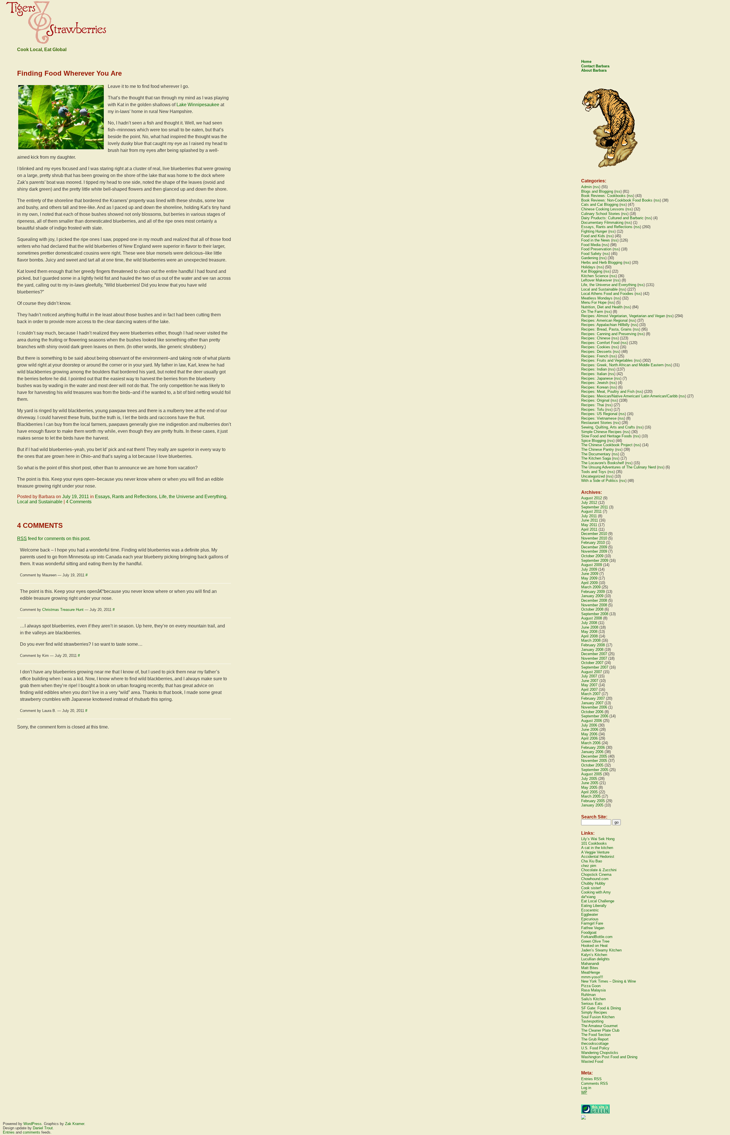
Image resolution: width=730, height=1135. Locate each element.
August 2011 (591, 511)
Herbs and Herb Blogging (601, 262)
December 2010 (594, 534)
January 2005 (592, 805)
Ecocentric (590, 910)
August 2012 (591, 498)
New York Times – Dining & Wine (608, 981)
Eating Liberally (594, 905)
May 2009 (589, 578)
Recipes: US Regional (599, 414)
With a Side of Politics (599, 480)
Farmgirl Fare (592, 923)
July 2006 (589, 725)
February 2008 (593, 645)
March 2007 (591, 694)
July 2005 (589, 778)
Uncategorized (593, 476)
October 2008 (592, 609)
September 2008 (594, 614)
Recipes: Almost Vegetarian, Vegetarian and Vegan (623, 316)
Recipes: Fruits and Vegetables (607, 360)
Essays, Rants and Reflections (126, 496)
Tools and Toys (593, 472)
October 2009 (592, 556)
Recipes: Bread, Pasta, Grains (606, 329)
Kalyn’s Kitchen (594, 955)
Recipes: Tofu (592, 409)
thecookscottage (595, 1043)
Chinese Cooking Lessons (602, 209)
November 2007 (594, 658)
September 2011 (594, 507)
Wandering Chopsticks (599, 1053)
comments (31, 1132)
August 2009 (591, 565)
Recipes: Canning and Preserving (608, 334)
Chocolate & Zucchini (599, 870)
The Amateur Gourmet (599, 1026)
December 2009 (594, 547)
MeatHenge (590, 972)
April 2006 (589, 738)
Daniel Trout (43, 1128)
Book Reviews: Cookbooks (603, 196)
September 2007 (594, 667)
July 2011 (589, 516)
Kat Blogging (591, 271)
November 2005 (594, 760)
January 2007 (592, 703)
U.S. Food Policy (595, 1048)
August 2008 (591, 618)
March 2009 (591, 587)
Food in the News (595, 240)
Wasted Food (592, 1061)
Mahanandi (590, 963)
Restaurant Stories (596, 422)
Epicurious (590, 919)
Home (586, 61)
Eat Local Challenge (597, 901)
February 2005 (593, 801)
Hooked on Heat (594, 945)
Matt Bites (589, 968)
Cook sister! (591, 888)
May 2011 (589, 525)
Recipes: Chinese (595, 338)
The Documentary (596, 454)
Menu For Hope (594, 302)
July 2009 (589, 569)
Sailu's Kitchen (593, 999)
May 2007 (589, 685)
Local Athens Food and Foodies (607, 293)
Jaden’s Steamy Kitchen (601, 950)
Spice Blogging (593, 440)
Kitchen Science (594, 276)
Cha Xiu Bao (591, 861)
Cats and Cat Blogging (599, 204)
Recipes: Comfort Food (600, 343)
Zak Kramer (74, 1124)
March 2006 (591, 743)
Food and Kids (593, 236)
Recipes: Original (595, 400)
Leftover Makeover (596, 280)
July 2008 (589, 623)
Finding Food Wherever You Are (69, 73)
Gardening (589, 258)
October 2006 (592, 712)
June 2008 (589, 627)
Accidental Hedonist (597, 856)
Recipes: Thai (592, 405)
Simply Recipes (594, 1012)
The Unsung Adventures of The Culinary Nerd (618, 467)
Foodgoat (589, 932)
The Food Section (596, 1035)
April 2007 (589, 689)
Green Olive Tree (595, 941)
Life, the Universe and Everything (192, 496)
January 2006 (592, 752)
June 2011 (589, 520)
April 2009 (589, 583)
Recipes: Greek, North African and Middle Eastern (622, 365)
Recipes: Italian (594, 374)
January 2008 (592, 649)
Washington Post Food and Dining (609, 1057)
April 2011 (589, 529)
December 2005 (594, 756)
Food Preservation (596, 249)
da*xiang (588, 897)
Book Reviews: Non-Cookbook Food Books (616, 200)
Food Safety (591, 253)
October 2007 (592, 663)
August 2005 (591, 774)
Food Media (591, 245)
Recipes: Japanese (597, 378)
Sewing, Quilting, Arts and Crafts (608, 427)
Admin (586, 187)
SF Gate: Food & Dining (601, 1008)
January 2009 (592, 596)
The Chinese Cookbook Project (606, 445)
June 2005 (589, 783)
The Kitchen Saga (596, 458)
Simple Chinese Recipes (601, 432)
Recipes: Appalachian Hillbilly (605, 325)
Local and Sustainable (39, 501)
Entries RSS (591, 1079)
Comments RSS (594, 1083)
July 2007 (589, 676)
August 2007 (591, 672)
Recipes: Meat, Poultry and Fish (607, 391)
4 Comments (79, 501)
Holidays (588, 267)
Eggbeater (589, 914)
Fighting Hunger (594, 231)
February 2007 (593, 698)
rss (596, 187)
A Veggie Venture (595, 852)
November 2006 (594, 707)
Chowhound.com (595, 879)
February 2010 (593, 542)
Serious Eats (592, 1003)
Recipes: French (594, 356)
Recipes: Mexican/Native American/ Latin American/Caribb (629, 396)
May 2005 (589, 787)
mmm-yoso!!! (592, 977)
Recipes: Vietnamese (599, 418)
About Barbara (594, 70)
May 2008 (589, 631)
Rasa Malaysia (593, 990)
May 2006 (589, 734)
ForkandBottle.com (597, 937)
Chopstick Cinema (596, 874)
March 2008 (591, 640)
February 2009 (593, 591)
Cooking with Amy (596, 892)
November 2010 (594, 538)
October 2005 (592, 765)
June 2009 (589, 573)
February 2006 (593, 747)
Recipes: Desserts (596, 351)
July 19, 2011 (75, 496)
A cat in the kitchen (597, 848)
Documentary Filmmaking (602, 222)
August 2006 (591, 721)
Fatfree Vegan (592, 928)
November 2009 (594, 551)
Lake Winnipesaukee (198, 104)
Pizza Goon (591, 986)
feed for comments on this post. (53, 538)
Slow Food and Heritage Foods (606, 436)
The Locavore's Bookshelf (602, 463)
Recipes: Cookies (595, 347)
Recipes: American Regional (604, 320)
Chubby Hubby (593, 883)
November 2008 (594, 605)
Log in (586, 1088)
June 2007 (589, 681)
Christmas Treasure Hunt (63, 609)
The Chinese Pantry (597, 449)
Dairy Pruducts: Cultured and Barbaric (612, 218)
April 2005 (589, 792)
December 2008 (594, 600)
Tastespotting (592, 1021)
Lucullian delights (595, 959)
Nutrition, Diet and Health (601, 307)
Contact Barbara (595, 66)
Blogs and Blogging (597, 191)
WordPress (32, 1124)
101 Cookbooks (594, 843)
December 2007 (594, 654)
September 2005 (594, 770)
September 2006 (594, 716)
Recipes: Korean (595, 387)
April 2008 (589, 636)
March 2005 (591, 796)
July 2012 (589, 502)
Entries (9, 1132)
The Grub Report (595, 1039)
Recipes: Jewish (594, 383)
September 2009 (594, 560)
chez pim (588, 866)
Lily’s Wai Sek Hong (598, 839)
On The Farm (592, 311)
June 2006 (589, 729)
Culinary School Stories (600, 214)
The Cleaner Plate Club (600, 1030)
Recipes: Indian (594, 369)
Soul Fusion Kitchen (598, 1017)
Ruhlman (588, 995)
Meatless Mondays (597, 298)
